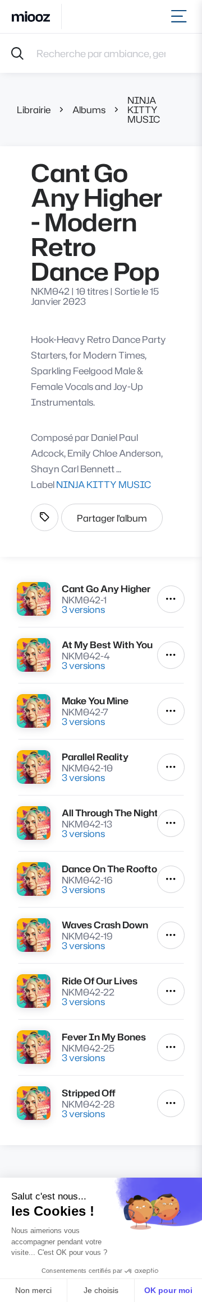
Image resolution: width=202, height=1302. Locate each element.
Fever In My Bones (104, 1036)
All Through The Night (109, 812)
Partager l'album (112, 518)
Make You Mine (95, 700)
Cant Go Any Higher (106, 588)
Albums (88, 109)
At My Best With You (107, 644)
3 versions (83, 609)
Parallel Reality (95, 756)
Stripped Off (89, 1093)
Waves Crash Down (105, 924)
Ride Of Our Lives (99, 980)
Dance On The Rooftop (109, 868)
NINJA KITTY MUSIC (143, 109)
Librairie (33, 109)
